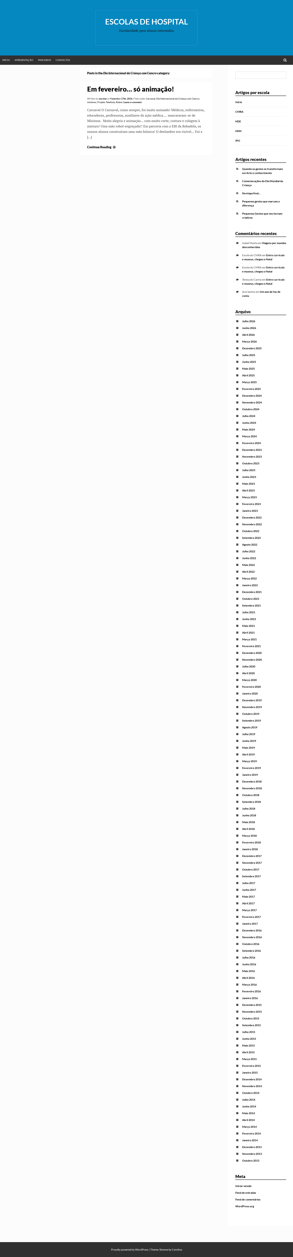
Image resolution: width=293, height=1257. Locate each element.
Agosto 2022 (249, 544)
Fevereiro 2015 (251, 1065)
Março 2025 (249, 382)
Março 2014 (249, 1126)
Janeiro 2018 (250, 849)
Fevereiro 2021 (251, 646)
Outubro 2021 (250, 598)
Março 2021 (249, 639)
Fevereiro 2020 (251, 686)
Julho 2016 (248, 957)
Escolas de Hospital (146, 21)
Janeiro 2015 (250, 1072)
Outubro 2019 (250, 713)
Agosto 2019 (249, 727)
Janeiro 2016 (250, 998)
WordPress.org (244, 1206)
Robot (119, 102)
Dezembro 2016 (252, 930)
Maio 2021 (248, 625)
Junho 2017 (249, 889)
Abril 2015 (248, 1052)
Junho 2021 (249, 619)
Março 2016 (249, 984)
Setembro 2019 (251, 720)
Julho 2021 (248, 612)
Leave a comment (132, 102)
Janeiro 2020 (250, 693)
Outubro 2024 (250, 409)
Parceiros (44, 60)
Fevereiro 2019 (251, 767)
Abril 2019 (248, 754)
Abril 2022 (248, 571)
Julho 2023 (248, 470)
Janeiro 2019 (250, 774)
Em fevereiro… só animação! (130, 89)
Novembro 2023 (252, 456)
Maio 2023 (248, 483)
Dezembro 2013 (252, 1147)
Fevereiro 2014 (251, 1133)
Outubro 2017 (250, 869)
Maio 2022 (248, 564)
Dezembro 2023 (252, 449)
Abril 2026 (248, 334)
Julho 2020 (248, 666)
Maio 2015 (248, 1045)
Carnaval (150, 98)
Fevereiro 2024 (251, 443)
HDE (238, 121)
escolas (103, 98)
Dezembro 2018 (252, 781)
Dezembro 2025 (252, 348)
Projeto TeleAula (106, 102)
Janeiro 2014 (250, 1140)
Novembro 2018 (252, 788)
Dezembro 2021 (252, 591)
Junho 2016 (249, 964)
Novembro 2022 (252, 524)
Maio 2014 (248, 1113)
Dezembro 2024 (252, 395)
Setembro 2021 (251, 605)
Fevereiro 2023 (251, 503)
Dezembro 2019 (252, 700)
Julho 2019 (248, 734)
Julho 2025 (248, 355)
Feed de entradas (245, 1192)
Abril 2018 (248, 828)
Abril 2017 (248, 903)
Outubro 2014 (250, 1092)
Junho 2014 (249, 1106)
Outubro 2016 (250, 943)
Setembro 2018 (251, 801)
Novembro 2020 (252, 659)
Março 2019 (249, 761)
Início (6, 60)
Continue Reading (101, 147)
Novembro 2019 (252, 707)
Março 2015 (249, 1059)
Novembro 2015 (252, 1011)
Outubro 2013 (250, 1160)
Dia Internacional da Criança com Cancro (177, 98)
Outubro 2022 (250, 531)
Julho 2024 (248, 415)
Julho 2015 (248, 1031)
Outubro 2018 (250, 795)
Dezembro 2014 (252, 1079)
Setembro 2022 (251, 537)
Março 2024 (249, 436)
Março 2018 (249, 835)
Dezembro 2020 (252, 652)
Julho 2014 (248, 1099)
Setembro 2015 (251, 1025)
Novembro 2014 (252, 1086)
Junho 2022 (249, 558)
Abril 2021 (248, 632)
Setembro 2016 (251, 950)
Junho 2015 (249, 1038)
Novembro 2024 (252, 402)
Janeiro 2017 (250, 923)
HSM (238, 131)
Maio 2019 (248, 747)
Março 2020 (249, 679)
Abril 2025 (248, 375)
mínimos (91, 102)
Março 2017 (249, 910)
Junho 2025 (249, 361)
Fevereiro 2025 (251, 388)
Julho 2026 (248, 321)
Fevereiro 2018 (251, 842)
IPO (237, 140)
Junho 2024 (249, 422)
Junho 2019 (249, 740)
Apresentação (24, 60)
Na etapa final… (251, 193)
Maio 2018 (248, 822)
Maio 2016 (248, 971)
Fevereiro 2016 (251, 991)
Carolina (177, 1249)
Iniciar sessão (243, 1185)
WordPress (141, 1249)
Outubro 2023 (250, 463)
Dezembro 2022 (252, 517)
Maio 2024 (248, 429)
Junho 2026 (249, 327)
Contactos (63, 60)
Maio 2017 (248, 896)
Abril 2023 (248, 490)
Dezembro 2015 (252, 1004)
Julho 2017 (248, 883)
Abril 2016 (248, 977)
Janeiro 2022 (250, 585)
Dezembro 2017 (252, 855)
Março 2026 (249, 341)
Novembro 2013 (252, 1153)
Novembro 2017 (252, 862)
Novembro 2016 (252, 937)
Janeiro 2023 (250, 510)
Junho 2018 (249, 815)
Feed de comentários (247, 1199)
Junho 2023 (249, 476)
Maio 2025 (248, 368)
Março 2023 (249, 497)
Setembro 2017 (251, 876)
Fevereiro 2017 (251, 916)
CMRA (239, 111)
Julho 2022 (248, 551)
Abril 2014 (248, 1119)
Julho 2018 (248, 808)
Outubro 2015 (250, 1018)
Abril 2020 (248, 673)
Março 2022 (249, 578)
